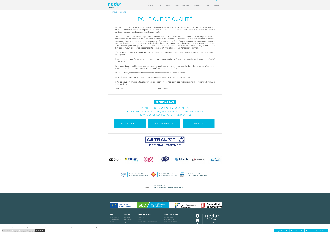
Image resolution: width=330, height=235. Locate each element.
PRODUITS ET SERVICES (182, 5)
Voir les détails (39, 230)
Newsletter (141, 217)
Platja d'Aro (126, 222)
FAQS (139, 219)
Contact (217, 5)
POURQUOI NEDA (114, 217)
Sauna (168, 5)
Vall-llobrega (127, 217)
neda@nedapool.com (164, 123)
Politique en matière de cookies (153, 227)
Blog (207, 5)
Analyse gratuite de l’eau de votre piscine (148, 222)
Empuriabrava (127, 219)
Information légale (168, 217)
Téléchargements (114, 219)
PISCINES (150, 5)
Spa (159, 5)
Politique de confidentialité (170, 222)
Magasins (197, 5)
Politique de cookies (169, 219)
